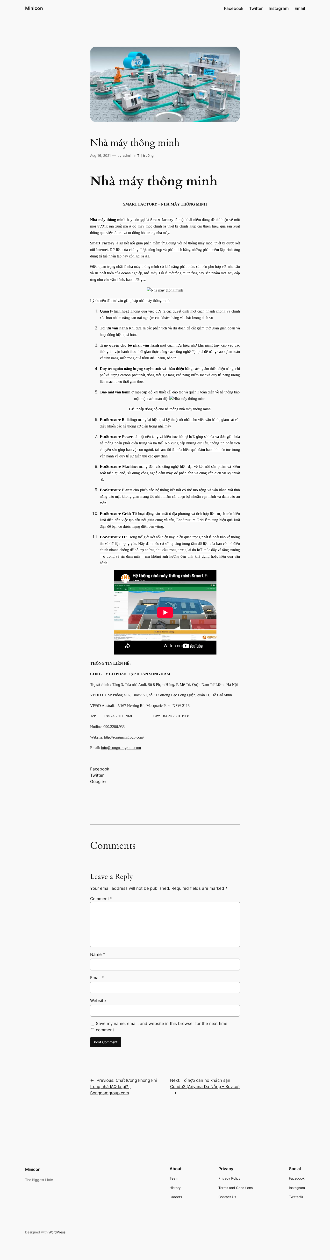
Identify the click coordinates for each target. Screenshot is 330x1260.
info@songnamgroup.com (121, 748)
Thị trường (145, 155)
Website (98, 1000)
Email (97, 977)
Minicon (34, 8)
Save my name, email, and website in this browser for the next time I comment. (163, 1026)
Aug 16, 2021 (100, 155)
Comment (101, 898)
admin (127, 155)
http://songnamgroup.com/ (124, 737)
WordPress (57, 1232)
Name (97, 954)
